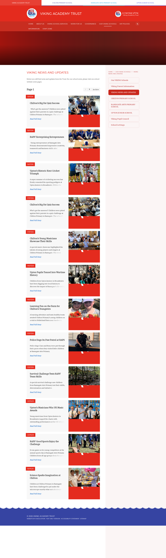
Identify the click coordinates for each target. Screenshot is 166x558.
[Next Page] (89, 89)
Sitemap (83, 518)
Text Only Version (53, 518)
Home (110, 72)
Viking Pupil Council (120, 119)
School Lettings (118, 125)
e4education (40, 518)
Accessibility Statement (70, 518)
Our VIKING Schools (123, 72)
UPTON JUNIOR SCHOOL (121, 113)
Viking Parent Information (122, 86)
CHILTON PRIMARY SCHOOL (123, 98)
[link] (85, 89)
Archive (96, 89)
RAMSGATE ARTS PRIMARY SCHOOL (123, 105)
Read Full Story (35, 119)
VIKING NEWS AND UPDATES (123, 92)
